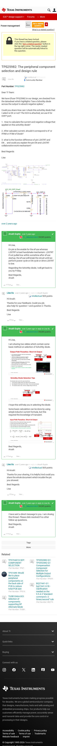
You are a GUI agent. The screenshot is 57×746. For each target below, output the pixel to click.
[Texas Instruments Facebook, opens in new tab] (14, 671)
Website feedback (10, 736)
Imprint (26, 736)
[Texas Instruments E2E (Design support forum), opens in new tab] (43, 671)
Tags (28, 542)
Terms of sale (8, 733)
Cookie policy (24, 730)
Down (12, 285)
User (54, 10)
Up (4, 285)
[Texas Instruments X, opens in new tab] (24, 671)
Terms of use (25, 733)
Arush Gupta (15, 234)
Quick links (7, 641)
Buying (5, 652)
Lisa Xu (11, 79)
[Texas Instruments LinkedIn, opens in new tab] (33, 671)
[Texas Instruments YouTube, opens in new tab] (53, 671)
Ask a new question (46, 24)
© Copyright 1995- (13, 742)
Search (49, 10)
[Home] (17, 10)
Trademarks (40, 733)
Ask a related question (38, 25)
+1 (53, 234)
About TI (6, 631)
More (42, 17)
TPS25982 (19, 86)
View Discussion (19, 285)
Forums (31, 17)
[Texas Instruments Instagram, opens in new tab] (4, 671)
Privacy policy (40, 730)
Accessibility (8, 730)
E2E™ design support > (13, 17)
